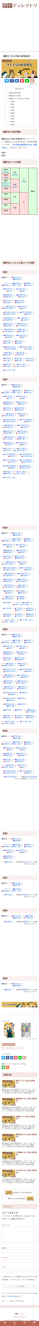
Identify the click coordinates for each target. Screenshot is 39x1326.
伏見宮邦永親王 (20, 450)
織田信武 (11, 700)
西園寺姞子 (9, 297)
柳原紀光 (22, 704)
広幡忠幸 (24, 693)
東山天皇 (19, 341)
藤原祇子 (15, 187)
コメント (6, 1225)
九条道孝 (8, 614)
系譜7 (13, 119)
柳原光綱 (11, 706)
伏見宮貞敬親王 (10, 460)
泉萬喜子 (12, 468)
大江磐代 (29, 349)
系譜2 (13, 104)
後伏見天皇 (20, 301)
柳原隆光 (19, 710)
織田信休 (22, 698)
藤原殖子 (28, 283)
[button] (35, 817)
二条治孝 (19, 608)
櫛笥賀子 (19, 343)
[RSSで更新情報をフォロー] (7, 1067)
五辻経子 (8, 303)
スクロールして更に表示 (27, 1038)
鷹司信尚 (22, 593)
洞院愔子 (22, 297)
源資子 (23, 308)
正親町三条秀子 (8, 308)
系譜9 (13, 124)
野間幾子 (8, 616)
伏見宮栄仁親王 (10, 312)
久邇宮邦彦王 (25, 466)
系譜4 (13, 110)
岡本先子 (12, 456)
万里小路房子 (9, 331)
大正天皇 (30, 358)
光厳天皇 (11, 306)
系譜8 (13, 122)
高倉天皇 (28, 285)
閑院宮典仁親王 (26, 347)
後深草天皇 (22, 295)
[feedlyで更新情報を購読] (3, 1067)
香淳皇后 (8, 366)
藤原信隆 (17, 283)
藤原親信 (9, 990)
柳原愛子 (19, 360)
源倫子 (6, 177)
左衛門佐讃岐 (11, 349)
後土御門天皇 (23, 318)
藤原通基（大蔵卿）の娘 (11, 285)
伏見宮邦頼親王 (26, 454)
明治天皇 (19, 358)
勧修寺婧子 (8, 355)
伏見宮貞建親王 (10, 454)
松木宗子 (8, 343)
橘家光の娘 (16, 277)
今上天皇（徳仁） (11, 370)
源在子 (10, 291)
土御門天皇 (22, 289)
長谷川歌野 (31, 712)
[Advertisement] (19, 31)
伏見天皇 (8, 301)
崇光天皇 (22, 306)
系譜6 (13, 116)
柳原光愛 (31, 710)
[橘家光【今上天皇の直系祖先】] (17, 81)
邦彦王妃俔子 (25, 468)
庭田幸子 (29, 314)
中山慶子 (8, 360)
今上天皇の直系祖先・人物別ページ (13, 1048)
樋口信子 (19, 610)
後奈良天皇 (23, 324)
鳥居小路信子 (27, 462)
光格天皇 (9, 353)
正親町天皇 (10, 329)
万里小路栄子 (22, 326)
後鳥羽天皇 (9, 289)
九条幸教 (27, 602)
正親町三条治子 (10, 314)
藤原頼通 (15, 174)
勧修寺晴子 (22, 331)
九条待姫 (21, 599)
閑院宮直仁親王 (10, 347)
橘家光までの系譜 (14, 95)
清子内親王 (22, 591)
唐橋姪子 (30, 610)
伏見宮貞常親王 (11, 777)
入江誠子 (12, 462)
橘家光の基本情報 (14, 93)
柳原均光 (8, 710)
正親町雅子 (20, 355)
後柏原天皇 (9, 324)
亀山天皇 (9, 862)
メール (5, 1257)
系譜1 (13, 101)
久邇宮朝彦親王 (10, 466)
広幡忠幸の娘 (9, 698)
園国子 (23, 337)
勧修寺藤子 (9, 326)
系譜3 (13, 107)
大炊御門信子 (9, 320)
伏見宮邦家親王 (26, 460)
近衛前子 (9, 337)
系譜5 (13, 113)
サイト (4, 1267)
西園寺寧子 (20, 303)
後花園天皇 (10, 318)
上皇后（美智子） (21, 366)
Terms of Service (13, 1296)
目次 (16, 88)
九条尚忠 (30, 608)
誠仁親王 (23, 329)
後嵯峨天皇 (9, 295)
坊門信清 (9, 895)
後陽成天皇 (9, 335)
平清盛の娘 (29, 918)
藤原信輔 (17, 279)
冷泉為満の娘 (8, 599)
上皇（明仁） (23, 364)
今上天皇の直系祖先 (9, 1044)
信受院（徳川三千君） (22, 604)
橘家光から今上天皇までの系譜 (19, 98)
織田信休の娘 (9, 704)
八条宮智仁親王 (10, 693)
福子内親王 (22, 448)
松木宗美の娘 (27, 456)
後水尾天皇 (22, 335)
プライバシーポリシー (19, 1317)
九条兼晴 (21, 597)
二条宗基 (8, 608)
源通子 (23, 291)
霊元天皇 (8, 341)
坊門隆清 (9, 922)
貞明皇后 (30, 360)
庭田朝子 (25, 320)
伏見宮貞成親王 (26, 312)
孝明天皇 (8, 358)
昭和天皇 (8, 364)
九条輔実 (8, 602)
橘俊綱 (24, 181)
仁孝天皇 (21, 353)
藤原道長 (6, 172)
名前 (4, 1248)
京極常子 (12, 694)
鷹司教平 (10, 597)
